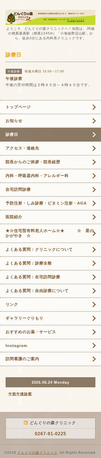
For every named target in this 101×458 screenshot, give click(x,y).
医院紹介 (14, 217)
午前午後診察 (20, 394)
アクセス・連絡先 (22, 148)
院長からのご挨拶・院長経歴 (33, 162)
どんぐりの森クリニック (37, 453)
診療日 (12, 134)
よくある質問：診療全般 (29, 263)
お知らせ (14, 120)
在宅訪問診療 (18, 189)
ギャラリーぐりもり (24, 318)
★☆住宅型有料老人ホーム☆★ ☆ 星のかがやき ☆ (50, 233)
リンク (12, 304)
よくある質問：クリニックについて (39, 249)
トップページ (18, 107)
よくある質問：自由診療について (37, 290)
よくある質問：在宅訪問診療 (33, 277)
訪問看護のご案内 (22, 358)
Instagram (16, 345)
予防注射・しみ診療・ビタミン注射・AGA (46, 203)
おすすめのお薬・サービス (31, 332)
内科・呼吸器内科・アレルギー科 (37, 175)
